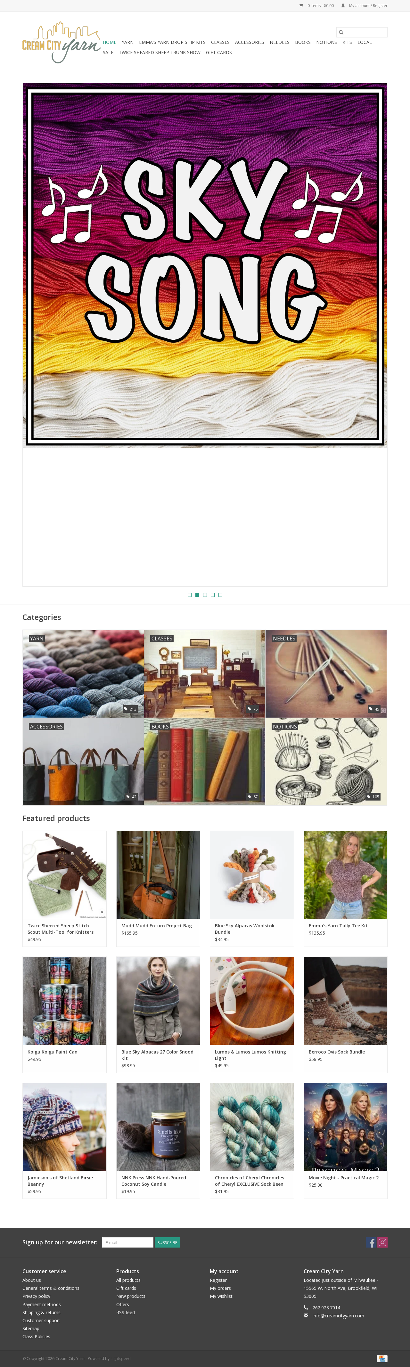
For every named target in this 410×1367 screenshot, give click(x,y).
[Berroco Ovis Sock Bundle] (346, 1000)
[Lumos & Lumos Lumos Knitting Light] (252, 1000)
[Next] (375, 336)
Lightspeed (121, 1358)
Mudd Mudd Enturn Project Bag (156, 926)
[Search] (341, 32)
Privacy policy (36, 1296)
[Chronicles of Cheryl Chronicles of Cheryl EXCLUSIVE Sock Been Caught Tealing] (252, 1127)
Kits (347, 42)
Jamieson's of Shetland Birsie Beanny (60, 1181)
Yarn (128, 42)
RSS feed (125, 1312)
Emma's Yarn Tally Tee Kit (338, 926)
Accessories (249, 42)
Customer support (41, 1320)
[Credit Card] (381, 1358)
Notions (326, 42)
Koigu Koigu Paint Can (53, 1052)
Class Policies (36, 1336)
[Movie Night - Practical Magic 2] (346, 1127)
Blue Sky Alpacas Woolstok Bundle (245, 929)
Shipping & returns (41, 1312)
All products (128, 1280)
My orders (220, 1288)
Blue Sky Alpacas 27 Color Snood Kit (157, 1055)
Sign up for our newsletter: (59, 1242)
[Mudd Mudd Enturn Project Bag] (158, 875)
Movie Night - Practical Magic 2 (344, 1178)
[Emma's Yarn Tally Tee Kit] (346, 875)
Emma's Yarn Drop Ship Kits (172, 42)
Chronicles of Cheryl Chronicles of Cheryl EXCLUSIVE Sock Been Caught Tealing (249, 1181)
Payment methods (41, 1304)
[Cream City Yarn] (61, 42)
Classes (220, 42)
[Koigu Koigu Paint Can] (64, 1000)
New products (130, 1296)
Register (218, 1280)
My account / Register (368, 5)
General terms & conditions (50, 1288)
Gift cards (219, 52)
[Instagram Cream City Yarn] (382, 1242)
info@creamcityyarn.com (338, 1316)
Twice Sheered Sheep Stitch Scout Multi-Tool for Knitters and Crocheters (61, 929)
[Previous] (35, 336)
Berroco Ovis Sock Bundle (337, 1052)
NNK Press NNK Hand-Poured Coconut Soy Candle (153, 1181)
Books (303, 42)
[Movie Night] (205, 334)
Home (109, 42)
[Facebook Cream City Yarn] (371, 1242)
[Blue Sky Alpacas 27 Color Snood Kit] (158, 1000)
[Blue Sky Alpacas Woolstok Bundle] (252, 875)
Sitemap (30, 1328)
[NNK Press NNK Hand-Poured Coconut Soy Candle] (158, 1127)
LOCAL (364, 42)
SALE (108, 52)
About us (31, 1280)
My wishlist (221, 1296)
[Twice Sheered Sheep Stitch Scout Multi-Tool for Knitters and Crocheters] (64, 875)
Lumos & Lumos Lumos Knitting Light (250, 1055)
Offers (122, 1304)
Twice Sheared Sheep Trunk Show (160, 52)
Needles (280, 42)
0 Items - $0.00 (321, 5)
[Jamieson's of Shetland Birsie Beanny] (64, 1127)
